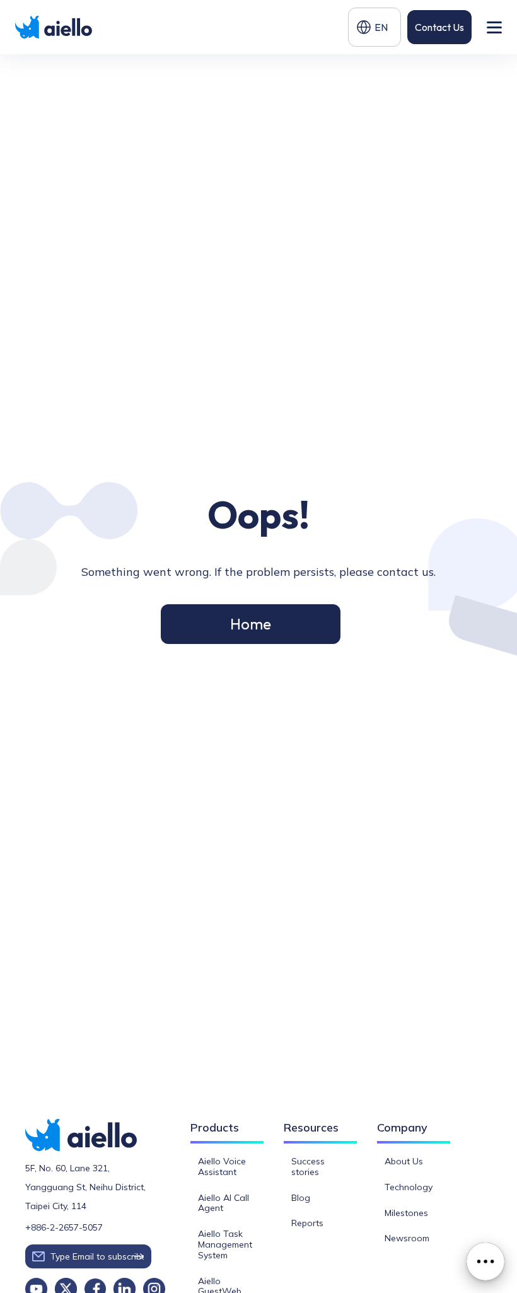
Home (250, 623)
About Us (404, 1161)
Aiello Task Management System (225, 1244)
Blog (300, 1197)
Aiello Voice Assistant (222, 1167)
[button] (374, 27)
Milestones (406, 1213)
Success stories (308, 1167)
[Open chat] (485, 1261)
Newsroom (407, 1238)
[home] (54, 27)
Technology (409, 1187)
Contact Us (439, 27)
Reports (307, 1223)
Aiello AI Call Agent (223, 1203)
